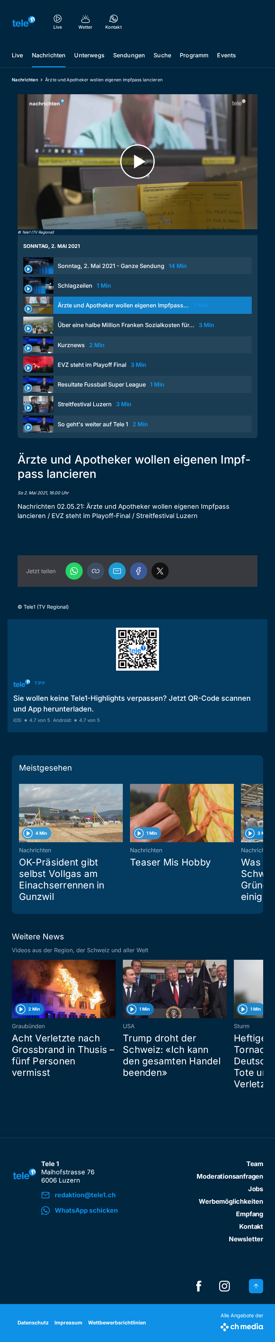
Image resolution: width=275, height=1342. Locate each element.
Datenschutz (33, 1322)
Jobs (255, 1189)
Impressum (68, 1322)
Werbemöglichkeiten (231, 1201)
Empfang (249, 1214)
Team (254, 1164)
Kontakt (251, 1226)
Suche (162, 55)
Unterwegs (89, 55)
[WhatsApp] (74, 571)
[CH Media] (242, 1326)
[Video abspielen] (137, 161)
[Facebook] (138, 571)
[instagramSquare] (224, 1286)
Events (226, 55)
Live (17, 55)
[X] (160, 571)
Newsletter (246, 1239)
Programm (194, 55)
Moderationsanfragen (230, 1176)
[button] (95, 571)
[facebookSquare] (199, 1286)
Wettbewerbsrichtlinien (117, 1322)
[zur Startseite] (23, 21)
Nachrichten (49, 55)
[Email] (117, 571)
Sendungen (129, 55)
